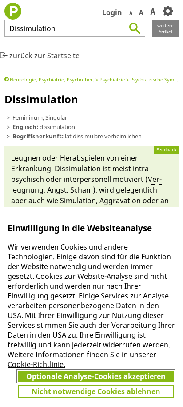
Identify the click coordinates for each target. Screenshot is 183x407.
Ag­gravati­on (120, 201)
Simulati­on (78, 201)
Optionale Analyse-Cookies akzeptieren (96, 376)
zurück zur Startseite (44, 55)
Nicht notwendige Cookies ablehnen (96, 391)
